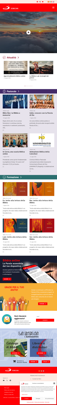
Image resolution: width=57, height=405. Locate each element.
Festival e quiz (6, 110)
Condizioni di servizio (8, 392)
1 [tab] (25, 86)
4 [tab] (29, 86)
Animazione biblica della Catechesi (39, 153)
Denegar (38, 398)
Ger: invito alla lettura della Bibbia (41, 238)
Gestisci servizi (24, 394)
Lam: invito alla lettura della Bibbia (15, 238)
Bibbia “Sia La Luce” (7, 198)
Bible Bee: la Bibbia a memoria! (11, 114)
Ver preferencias (49, 398)
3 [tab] (28, 86)
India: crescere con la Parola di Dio (41, 114)
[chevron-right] (18, 57)
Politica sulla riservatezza (39, 402)
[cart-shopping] (14, 361)
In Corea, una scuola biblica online (14, 153)
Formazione (13, 177)
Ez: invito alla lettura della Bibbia (14, 201)
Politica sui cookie (30, 402)
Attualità (11, 57)
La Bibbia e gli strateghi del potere (39, 77)
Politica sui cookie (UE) (8, 394)
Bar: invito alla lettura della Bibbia (41, 201)
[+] (3, 130)
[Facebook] (37, 1)
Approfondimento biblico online (14, 76)
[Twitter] (40, 1)
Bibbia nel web (6, 149)
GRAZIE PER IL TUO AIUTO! (14, 288)
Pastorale (11, 91)
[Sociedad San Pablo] (35, 379)
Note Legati (47, 402)
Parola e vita (32, 110)
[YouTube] (42, 1)
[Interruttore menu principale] (53, 7)
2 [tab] (26, 86)
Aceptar (27, 398)
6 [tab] (32, 86)
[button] (54, 383)
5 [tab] (30, 86)
